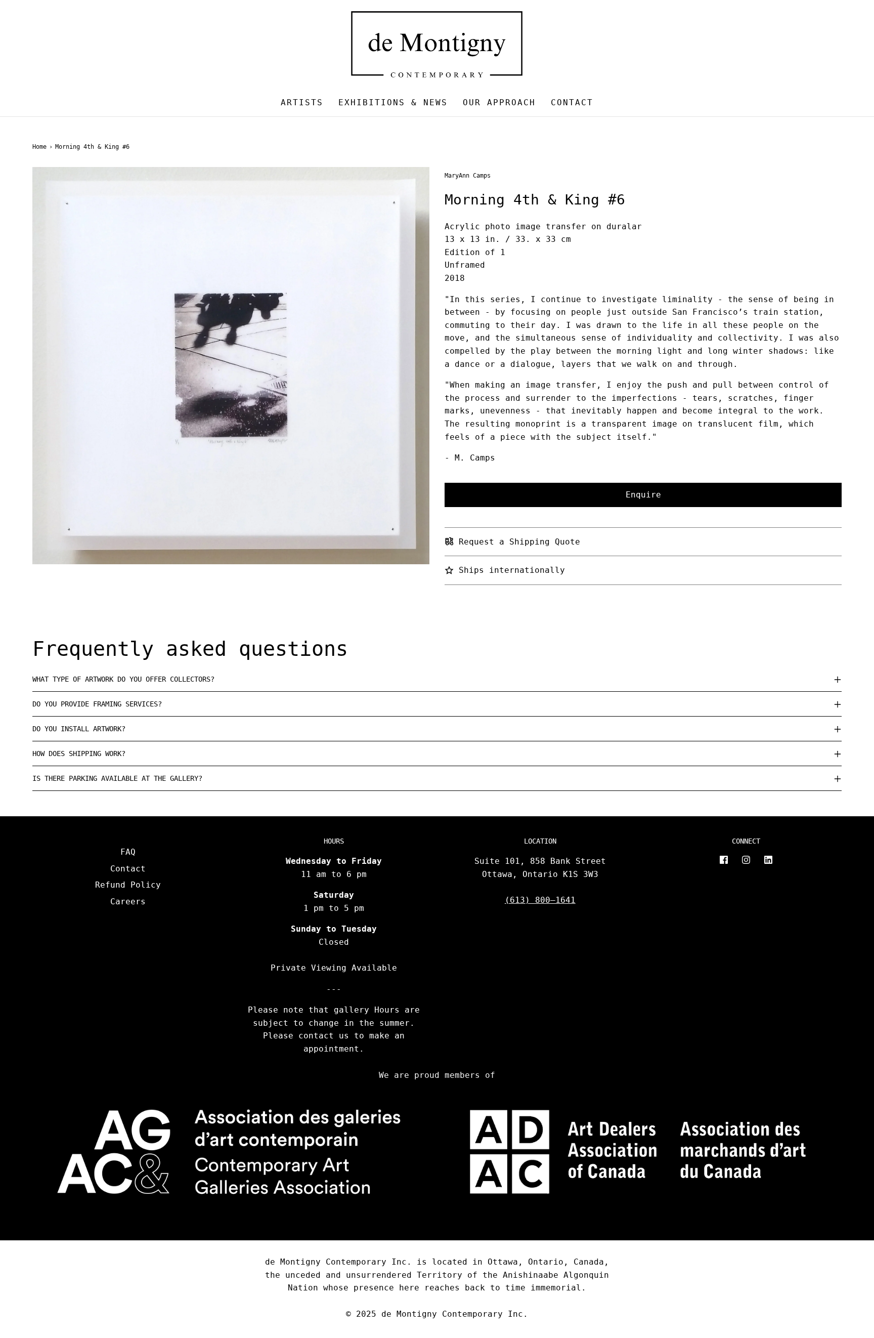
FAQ (128, 852)
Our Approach (499, 102)
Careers (128, 901)
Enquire (643, 494)
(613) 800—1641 (540, 900)
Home (39, 146)
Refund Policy (128, 885)
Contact (572, 102)
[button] (437, 679)
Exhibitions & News (393, 102)
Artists (302, 102)
